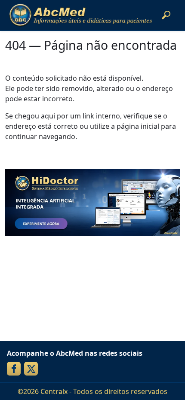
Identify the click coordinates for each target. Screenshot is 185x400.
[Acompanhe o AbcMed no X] (31, 369)
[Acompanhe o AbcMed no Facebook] (14, 369)
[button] (166, 15)
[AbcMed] (80, 15)
